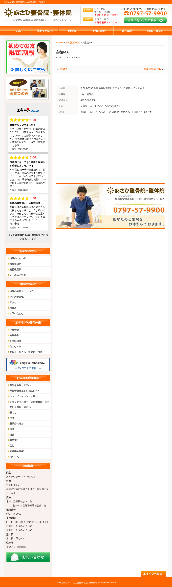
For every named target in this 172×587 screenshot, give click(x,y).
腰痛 (12, 418)
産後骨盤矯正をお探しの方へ (25, 390)
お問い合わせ (17, 313)
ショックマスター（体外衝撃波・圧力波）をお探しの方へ (30, 404)
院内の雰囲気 (17, 296)
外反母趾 (14, 329)
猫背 (12, 434)
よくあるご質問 (18, 275)
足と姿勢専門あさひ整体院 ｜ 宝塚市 (28, 2)
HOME (59, 42)
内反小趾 (14, 335)
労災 (12, 445)
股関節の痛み (17, 423)
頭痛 (12, 429)
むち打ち (14, 456)
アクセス (14, 302)
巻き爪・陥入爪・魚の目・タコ (26, 352)
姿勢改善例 (15, 269)
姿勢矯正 (14, 440)
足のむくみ (15, 346)
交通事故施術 (17, 451)
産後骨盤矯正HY (152, 69)
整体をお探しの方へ (20, 385)
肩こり (13, 412)
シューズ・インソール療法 (24, 396)
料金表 (13, 308)
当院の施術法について (21, 291)
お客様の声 (15, 263)
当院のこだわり (18, 258)
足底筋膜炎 (15, 340)
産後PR (63, 69)
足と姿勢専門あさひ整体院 (85, 582)
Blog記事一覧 (73, 42)
